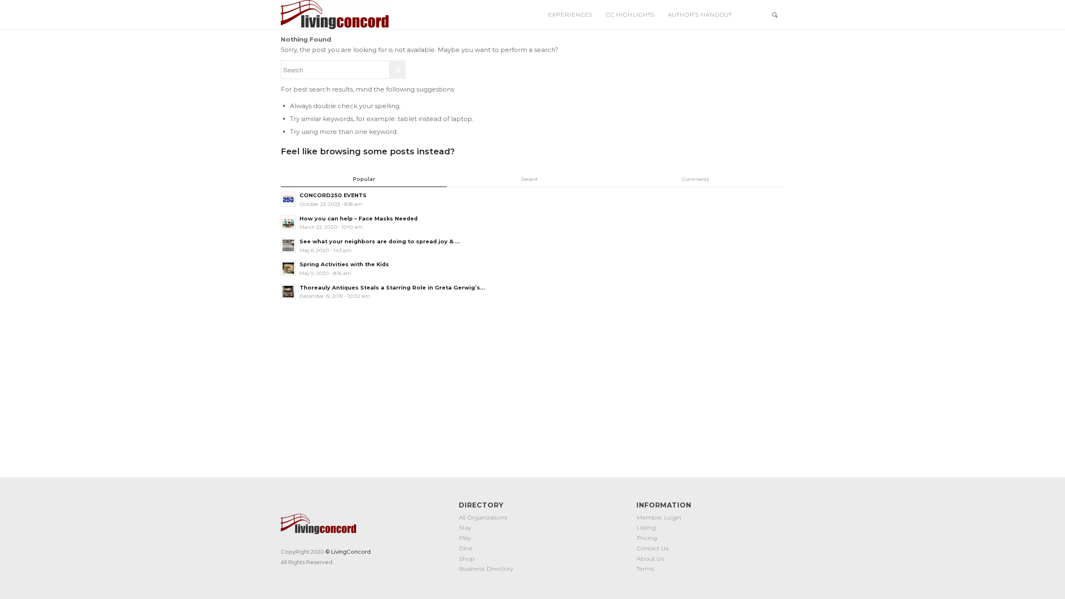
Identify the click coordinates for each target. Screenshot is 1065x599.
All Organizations (483, 517)
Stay (465, 527)
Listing (646, 527)
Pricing (647, 538)
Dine (466, 548)
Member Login (659, 517)
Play (465, 538)
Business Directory (486, 568)
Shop (467, 558)
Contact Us (653, 548)
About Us (650, 558)
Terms (645, 568)
